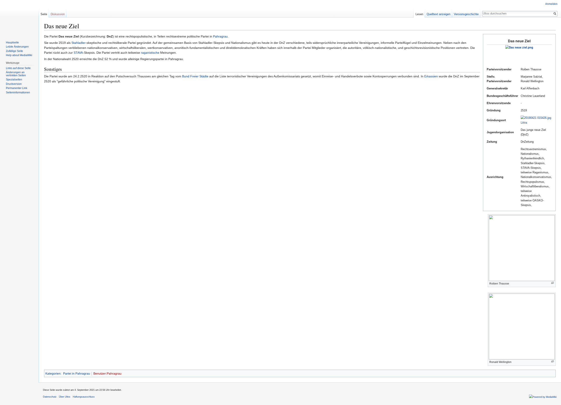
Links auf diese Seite (18, 68)
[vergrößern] (552, 283)
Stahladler (78, 42)
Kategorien (52, 373)
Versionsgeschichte (466, 14)
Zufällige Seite (14, 51)
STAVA (78, 52)
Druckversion (14, 83)
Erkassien (431, 76)
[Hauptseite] (19, 17)
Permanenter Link (16, 88)
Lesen (419, 14)
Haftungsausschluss (84, 396)
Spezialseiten (14, 79)
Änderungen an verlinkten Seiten (16, 74)
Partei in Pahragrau (76, 373)
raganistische (150, 52)
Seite (44, 14)
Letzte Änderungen (17, 46)
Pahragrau (220, 36)
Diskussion (58, 14)
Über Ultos (64, 396)
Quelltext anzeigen (438, 14)
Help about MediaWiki (19, 55)
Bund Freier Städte (195, 76)
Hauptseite (12, 42)
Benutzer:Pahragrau (107, 373)
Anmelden (551, 3)
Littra (524, 122)
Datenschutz (50, 396)
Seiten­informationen (18, 92)
